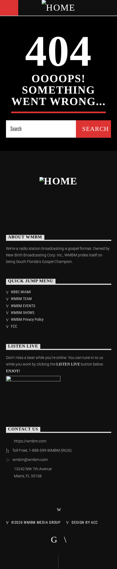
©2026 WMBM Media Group (36, 522)
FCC (14, 326)
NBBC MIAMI (21, 292)
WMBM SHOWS (22, 312)
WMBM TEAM (21, 299)
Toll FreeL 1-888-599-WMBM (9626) (42, 450)
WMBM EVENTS (23, 306)
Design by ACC (85, 522)
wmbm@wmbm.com (30, 459)
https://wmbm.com (30, 441)
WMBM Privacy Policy (27, 319)
